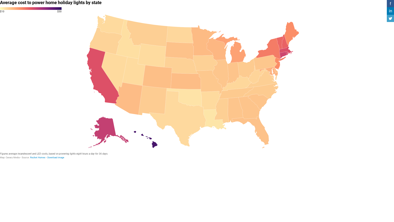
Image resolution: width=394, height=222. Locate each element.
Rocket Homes (37, 157)
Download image (55, 157)
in (390, 10)
